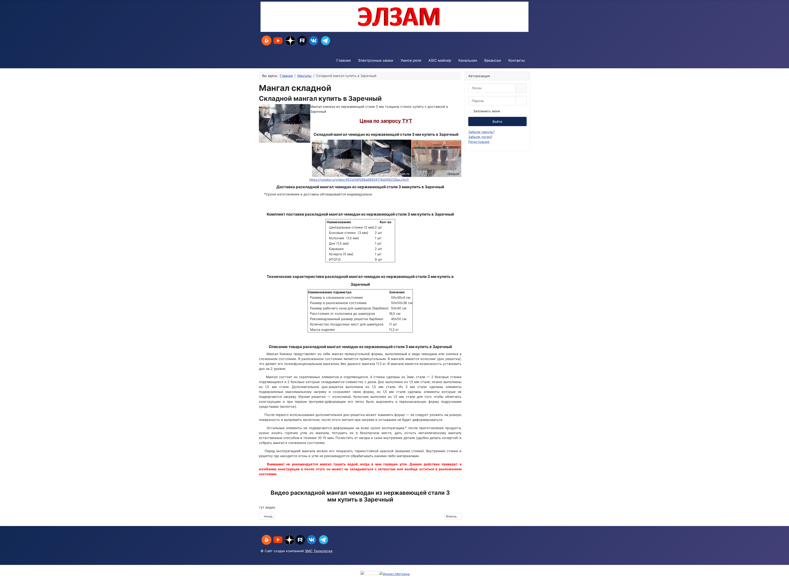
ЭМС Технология (318, 551)
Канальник (467, 60)
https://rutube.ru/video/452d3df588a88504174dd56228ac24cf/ (359, 180)
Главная (343, 60)
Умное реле (411, 60)
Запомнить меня (486, 111)
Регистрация (479, 142)
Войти (497, 122)
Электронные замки (375, 60)
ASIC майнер (439, 60)
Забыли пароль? (481, 132)
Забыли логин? (480, 137)
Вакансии (492, 60)
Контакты (516, 60)
